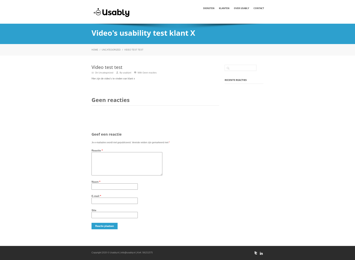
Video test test (133, 49)
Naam (96, 181)
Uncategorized (111, 49)
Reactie (97, 150)
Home (95, 49)
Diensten (208, 8)
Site (94, 210)
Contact (258, 8)
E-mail (96, 195)
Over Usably (241, 8)
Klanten (224, 8)
